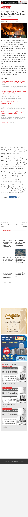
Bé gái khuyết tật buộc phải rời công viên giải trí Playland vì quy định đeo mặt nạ (13, 82)
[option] (14, 398)
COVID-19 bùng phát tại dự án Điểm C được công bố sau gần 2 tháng (13, 92)
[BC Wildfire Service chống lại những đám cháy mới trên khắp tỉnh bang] (20, 252)
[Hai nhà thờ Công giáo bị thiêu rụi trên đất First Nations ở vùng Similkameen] (8, 268)
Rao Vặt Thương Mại (7, 366)
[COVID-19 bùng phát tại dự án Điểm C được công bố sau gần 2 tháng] (20, 235)
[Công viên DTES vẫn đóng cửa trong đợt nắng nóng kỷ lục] (8, 252)
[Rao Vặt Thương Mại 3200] (14, 374)
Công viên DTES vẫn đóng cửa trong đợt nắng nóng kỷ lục (12, 102)
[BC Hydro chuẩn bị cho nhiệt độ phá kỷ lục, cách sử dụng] (20, 268)
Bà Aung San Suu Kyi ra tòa (6, 225)
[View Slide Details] (14, 2)
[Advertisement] (14, 136)
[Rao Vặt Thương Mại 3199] (14, 416)
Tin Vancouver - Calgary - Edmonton (9, 19)
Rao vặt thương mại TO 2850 (21, 225)
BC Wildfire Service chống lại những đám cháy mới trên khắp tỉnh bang (13, 112)
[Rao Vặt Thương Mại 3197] (14, 395)
